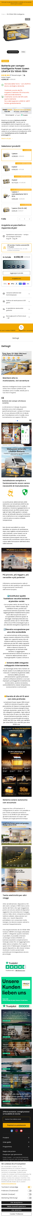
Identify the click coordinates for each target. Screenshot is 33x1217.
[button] (15, 420)
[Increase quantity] (30, 219)
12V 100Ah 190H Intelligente (15, 14)
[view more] (28, 1137)
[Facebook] (11, 1130)
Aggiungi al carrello (16, 273)
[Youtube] (21, 1130)
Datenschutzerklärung (8, 1184)
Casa (3, 14)
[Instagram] (16, 1130)
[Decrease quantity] (19, 219)
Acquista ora (16, 279)
